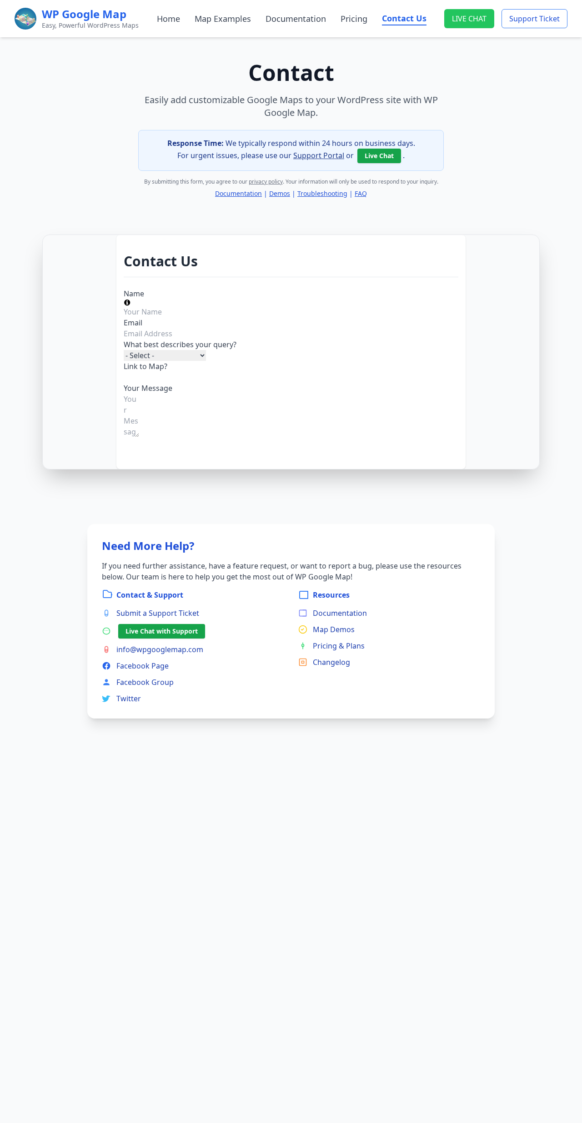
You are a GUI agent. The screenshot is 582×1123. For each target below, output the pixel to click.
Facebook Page (142, 666)
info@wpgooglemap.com (159, 649)
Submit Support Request (166, 445)
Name (134, 294)
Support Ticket (534, 19)
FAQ (361, 193)
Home (168, 18)
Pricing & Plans (339, 646)
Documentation (296, 18)
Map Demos (334, 629)
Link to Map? (145, 366)
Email (133, 323)
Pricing (354, 18)
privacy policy (266, 181)
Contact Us (404, 18)
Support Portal (318, 155)
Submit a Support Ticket (157, 613)
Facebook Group (145, 682)
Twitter (128, 699)
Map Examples (223, 18)
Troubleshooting (322, 193)
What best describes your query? (180, 344)
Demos (279, 193)
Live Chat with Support (161, 631)
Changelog (331, 662)
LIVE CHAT (469, 19)
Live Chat (379, 155)
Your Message (148, 388)
